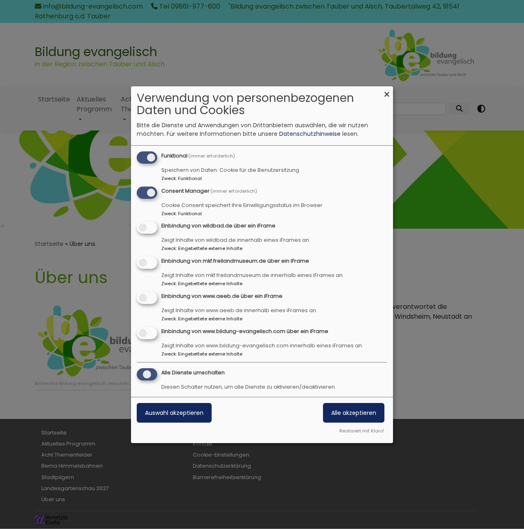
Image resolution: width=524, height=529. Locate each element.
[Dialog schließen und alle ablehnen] (387, 91)
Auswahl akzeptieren (174, 413)
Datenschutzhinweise (310, 134)
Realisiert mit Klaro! (361, 431)
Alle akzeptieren (353, 413)
